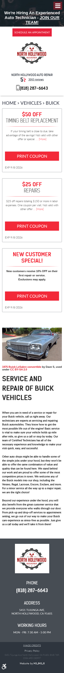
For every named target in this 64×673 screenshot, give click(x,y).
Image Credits (32, 645)
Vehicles (31, 103)
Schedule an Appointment (32, 32)
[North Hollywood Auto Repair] (32, 53)
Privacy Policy (32, 650)
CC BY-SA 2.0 (18, 369)
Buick (52, 103)
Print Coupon (32, 156)
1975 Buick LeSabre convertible (21, 366)
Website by (32, 663)
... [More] (40, 139)
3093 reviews (36, 79)
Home (9, 103)
